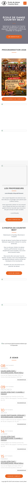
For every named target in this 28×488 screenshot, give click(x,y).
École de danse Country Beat (14, 3)
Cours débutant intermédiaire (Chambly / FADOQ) (12, 438)
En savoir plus (21, 379)
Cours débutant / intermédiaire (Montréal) (12, 372)
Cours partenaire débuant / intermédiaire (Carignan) (13, 416)
